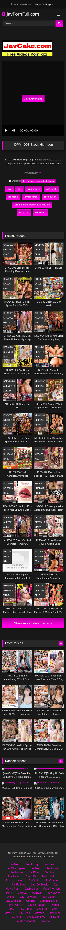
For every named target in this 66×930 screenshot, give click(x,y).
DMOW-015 (40, 517)
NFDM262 (39, 386)
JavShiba (34, 880)
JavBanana (52, 880)
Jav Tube (55, 913)
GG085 (38, 284)
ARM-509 (39, 552)
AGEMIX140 (9, 386)
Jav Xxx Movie (39, 884)
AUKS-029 (8, 517)
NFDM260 (8, 352)
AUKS (6, 527)
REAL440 (39, 352)
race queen (50, 196)
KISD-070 (39, 449)
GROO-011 (8, 313)
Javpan (39, 913)
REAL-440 (39, 347)
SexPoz (49, 872)
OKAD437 (8, 284)
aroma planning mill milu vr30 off (32, 204)
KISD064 (39, 318)
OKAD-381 (40, 586)
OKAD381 (39, 590)
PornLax (37, 892)
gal (19, 189)
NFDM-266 (40, 415)
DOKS (6, 493)
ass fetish (51, 189)
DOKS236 (8, 488)
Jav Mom (35, 868)
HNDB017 (39, 488)
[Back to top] (55, 920)
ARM (37, 561)
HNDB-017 (40, 483)
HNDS (6, 459)
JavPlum (34, 872)
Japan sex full (48, 900)
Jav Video (49, 896)
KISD (37, 322)
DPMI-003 (39, 245)
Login (38, 4)
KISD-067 (7, 415)
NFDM (6, 357)
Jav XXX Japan (15, 868)
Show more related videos (33, 623)
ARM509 (39, 556)
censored (40, 212)
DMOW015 (40, 522)
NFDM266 (39, 420)
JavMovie (46, 921)
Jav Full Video (28, 896)
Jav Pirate (26, 908)
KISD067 (7, 420)
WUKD (6, 595)
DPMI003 (39, 249)
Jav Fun (42, 908)
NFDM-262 (40, 381)
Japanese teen (14, 880)
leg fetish (13, 196)
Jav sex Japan (36, 904)
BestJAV (31, 876)
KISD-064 (39, 313)
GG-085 (38, 279)
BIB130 (6, 556)
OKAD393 (8, 249)
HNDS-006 (8, 449)
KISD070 (39, 454)
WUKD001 (8, 590)
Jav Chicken (13, 900)
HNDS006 (8, 454)
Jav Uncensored (25, 921)
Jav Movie (52, 868)
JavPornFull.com (22, 14)
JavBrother (31, 888)
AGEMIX (7, 391)
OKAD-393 (8, 245)
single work (34, 189)
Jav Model (47, 876)
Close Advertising (33, 98)
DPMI (37, 254)
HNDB (38, 493)
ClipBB (30, 900)
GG (36, 288)
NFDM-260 (8, 347)
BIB (5, 561)
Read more (31, 172)
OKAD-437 (8, 279)
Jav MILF (16, 917)
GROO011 (8, 318)
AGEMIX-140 (9, 381)
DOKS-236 (8, 483)
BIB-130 (7, 552)
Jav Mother (17, 872)
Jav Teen (24, 913)
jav (9, 189)
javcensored (31, 196)
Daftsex (22, 892)
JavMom (15, 864)
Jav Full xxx (18, 884)
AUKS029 (8, 522)
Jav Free (49, 864)
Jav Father (14, 876)
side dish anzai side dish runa (39, 181)
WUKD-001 (8, 586)
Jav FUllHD (16, 904)
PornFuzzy (31, 864)
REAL (37, 357)
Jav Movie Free (36, 917)
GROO (6, 322)
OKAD (6, 254)
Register (49, 4)
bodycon (23, 212)
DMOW (38, 527)
